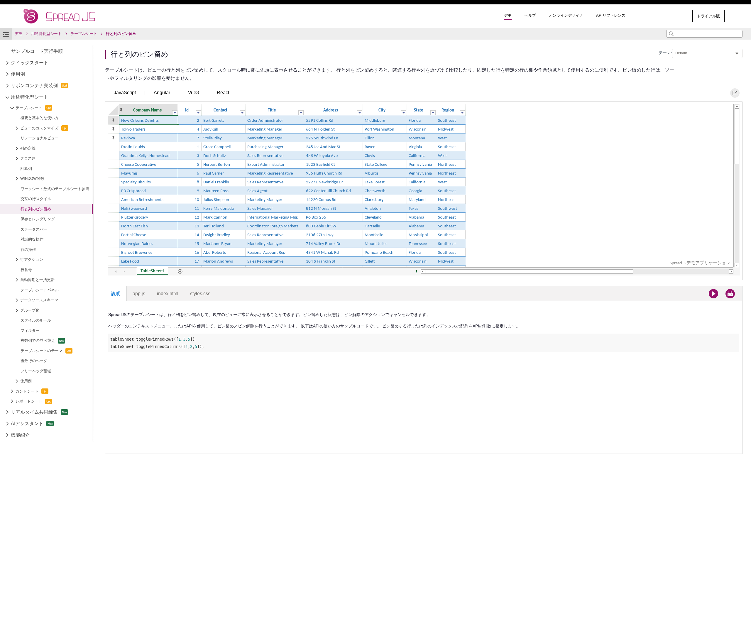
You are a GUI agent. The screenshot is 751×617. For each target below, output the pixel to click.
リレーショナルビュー (40, 138)
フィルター (30, 330)
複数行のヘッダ (34, 361)
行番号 (26, 270)
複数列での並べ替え (38, 340)
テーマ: (665, 52)
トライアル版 (708, 16)
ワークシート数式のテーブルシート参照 (55, 189)
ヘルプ (530, 15)
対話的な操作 (32, 239)
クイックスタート (29, 62)
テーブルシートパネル (40, 290)
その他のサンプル (663, 16)
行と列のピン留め (36, 209)
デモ (508, 15)
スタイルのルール (36, 320)
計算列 (26, 168)
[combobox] (704, 33)
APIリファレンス (610, 15)
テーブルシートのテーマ (41, 351)
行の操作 (28, 249)
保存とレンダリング (38, 219)
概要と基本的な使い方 (40, 118)
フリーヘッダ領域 (36, 371)
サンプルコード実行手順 (37, 51)
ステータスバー (34, 229)
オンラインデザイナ (566, 15)
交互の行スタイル (36, 199)
